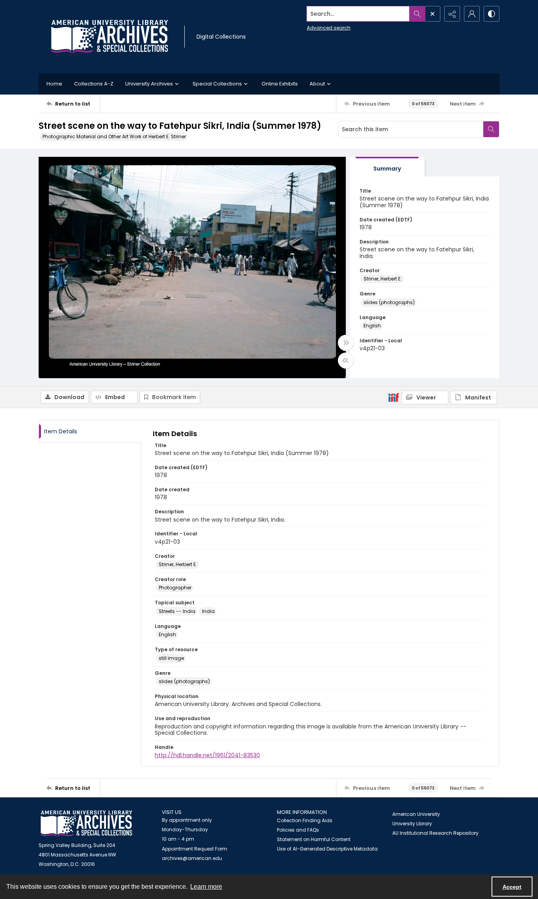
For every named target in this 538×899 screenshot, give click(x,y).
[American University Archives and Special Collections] (86, 823)
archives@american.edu (192, 858)
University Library (412, 823)
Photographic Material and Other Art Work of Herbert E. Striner (114, 136)
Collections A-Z (93, 83)
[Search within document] (491, 129)
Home (54, 83)
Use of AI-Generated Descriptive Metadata (327, 848)
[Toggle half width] (346, 360)
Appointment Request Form (194, 848)
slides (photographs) (389, 302)
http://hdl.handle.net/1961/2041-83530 (207, 755)
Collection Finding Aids (304, 820)
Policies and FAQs (298, 830)
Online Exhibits (280, 83)
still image (171, 658)
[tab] (387, 167)
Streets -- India (177, 611)
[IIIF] (393, 397)
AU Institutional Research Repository (435, 833)
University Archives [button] (149, 83)
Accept (512, 887)
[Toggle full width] (346, 343)
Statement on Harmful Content (314, 839)
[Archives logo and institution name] (109, 36)
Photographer (175, 587)
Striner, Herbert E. (383, 278)
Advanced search (329, 27)
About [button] (317, 83)
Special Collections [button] (217, 83)
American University (416, 814)
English (372, 325)
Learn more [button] (206, 886)
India (208, 611)
